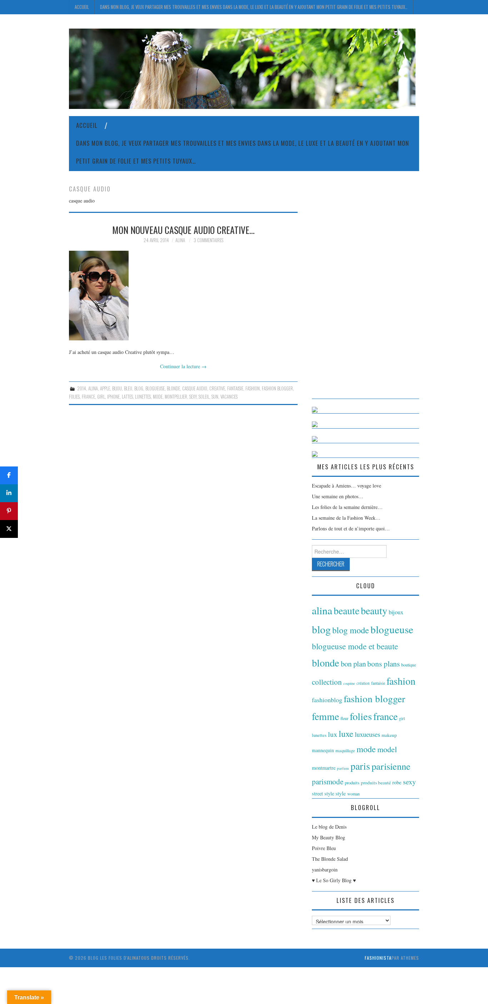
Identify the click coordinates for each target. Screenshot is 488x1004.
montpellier (176, 396)
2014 (81, 388)
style (340, 793)
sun (214, 396)
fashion (252, 388)
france (88, 396)
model (387, 749)
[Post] (9, 529)
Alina (180, 240)
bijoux (396, 612)
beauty (374, 610)
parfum (343, 768)
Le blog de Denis (329, 826)
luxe (346, 733)
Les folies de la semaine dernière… (347, 507)
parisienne (391, 766)
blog (138, 388)
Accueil (82, 7)
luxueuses (367, 734)
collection (327, 682)
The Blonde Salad (330, 858)
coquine (349, 683)
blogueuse (155, 388)
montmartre (323, 767)
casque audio (194, 388)
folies (74, 396)
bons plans (383, 664)
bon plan (353, 664)
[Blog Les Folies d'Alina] (242, 68)
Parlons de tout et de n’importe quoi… (351, 528)
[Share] (9, 475)
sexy (192, 396)
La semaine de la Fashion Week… (346, 517)
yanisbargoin (325, 869)
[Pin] (9, 511)
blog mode (350, 630)
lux (332, 734)
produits (352, 782)
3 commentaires (208, 240)
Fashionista (378, 957)
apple (105, 388)
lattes (127, 396)
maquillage (345, 750)
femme (325, 716)
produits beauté (376, 782)
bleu (128, 388)
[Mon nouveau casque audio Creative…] (183, 295)
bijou (117, 388)
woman (353, 793)
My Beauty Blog (328, 837)
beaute (346, 610)
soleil (204, 396)
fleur (344, 718)
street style (323, 793)
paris (360, 766)
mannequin (323, 750)
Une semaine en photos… (337, 496)
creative (217, 388)
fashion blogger (277, 388)
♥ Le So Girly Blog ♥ (334, 880)
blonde (173, 388)
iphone (113, 396)
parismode (327, 781)
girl (101, 396)
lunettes (143, 396)
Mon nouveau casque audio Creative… (183, 229)
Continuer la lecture (183, 366)
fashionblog (327, 699)
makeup (389, 735)
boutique (408, 665)
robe (397, 782)
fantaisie (235, 388)
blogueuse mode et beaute (355, 646)
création (363, 683)
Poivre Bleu (324, 848)
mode (158, 396)
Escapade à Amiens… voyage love (346, 485)
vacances (229, 396)
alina (93, 388)
